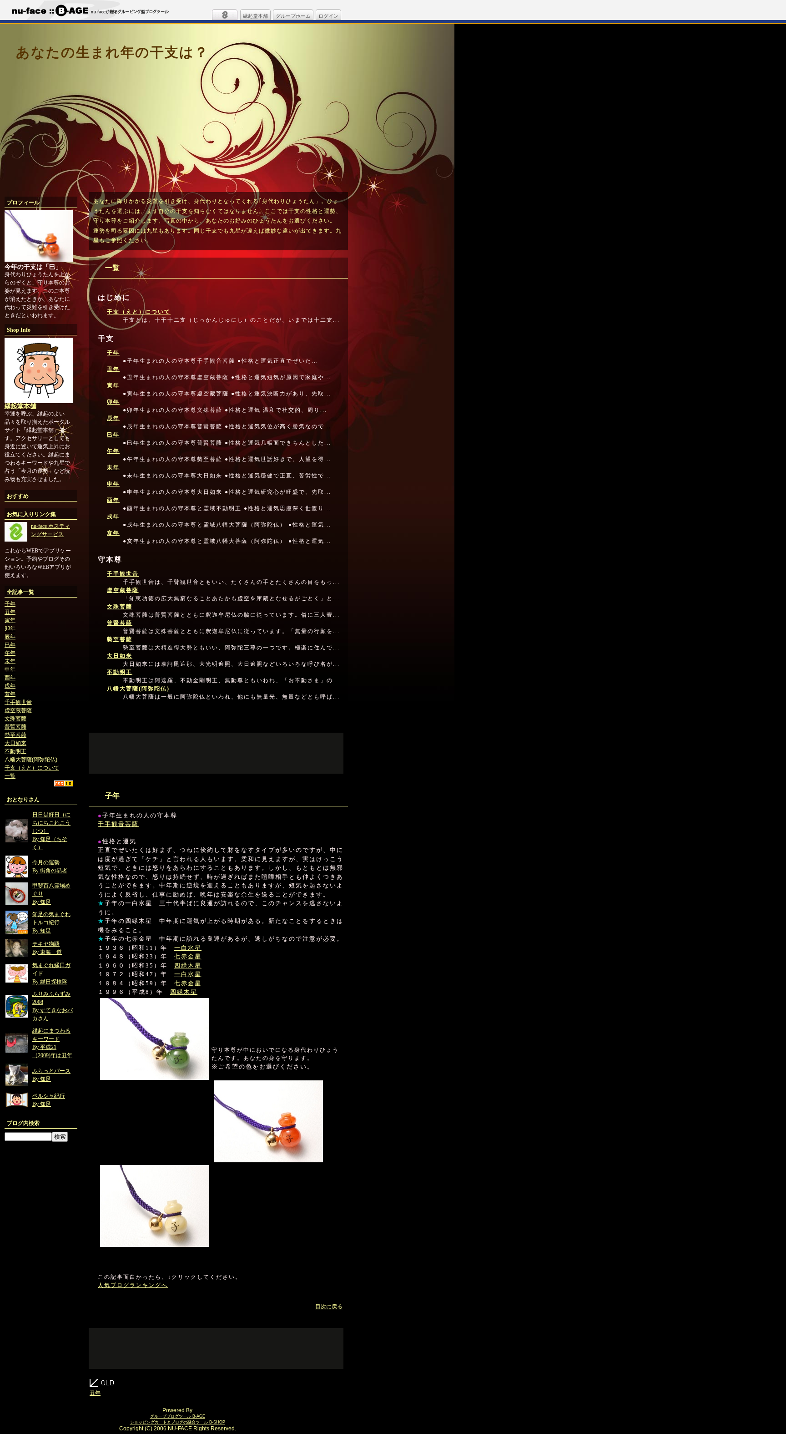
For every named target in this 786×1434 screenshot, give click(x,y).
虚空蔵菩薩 (18, 710)
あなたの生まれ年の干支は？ (112, 52)
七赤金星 (188, 956)
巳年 (10, 645)
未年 (10, 661)
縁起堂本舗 (255, 16)
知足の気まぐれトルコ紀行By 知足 (51, 922)
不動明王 (15, 751)
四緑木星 (188, 965)
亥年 (10, 694)
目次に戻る (329, 1306)
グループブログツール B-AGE (177, 1416)
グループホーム (293, 16)
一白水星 (188, 947)
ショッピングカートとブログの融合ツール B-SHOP (177, 1422)
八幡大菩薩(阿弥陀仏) (31, 759)
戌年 (10, 686)
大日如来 (15, 743)
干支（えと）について (32, 768)
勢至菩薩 (15, 735)
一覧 (10, 776)
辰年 (10, 636)
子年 (10, 604)
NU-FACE (180, 1428)
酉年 (10, 677)
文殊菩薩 (15, 718)
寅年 (10, 620)
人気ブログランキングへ (133, 1285)
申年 (10, 669)
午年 (10, 653)
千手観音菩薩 (118, 824)
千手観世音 (18, 702)
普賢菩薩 (15, 727)
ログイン (328, 16)
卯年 (10, 628)
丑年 (10, 612)
